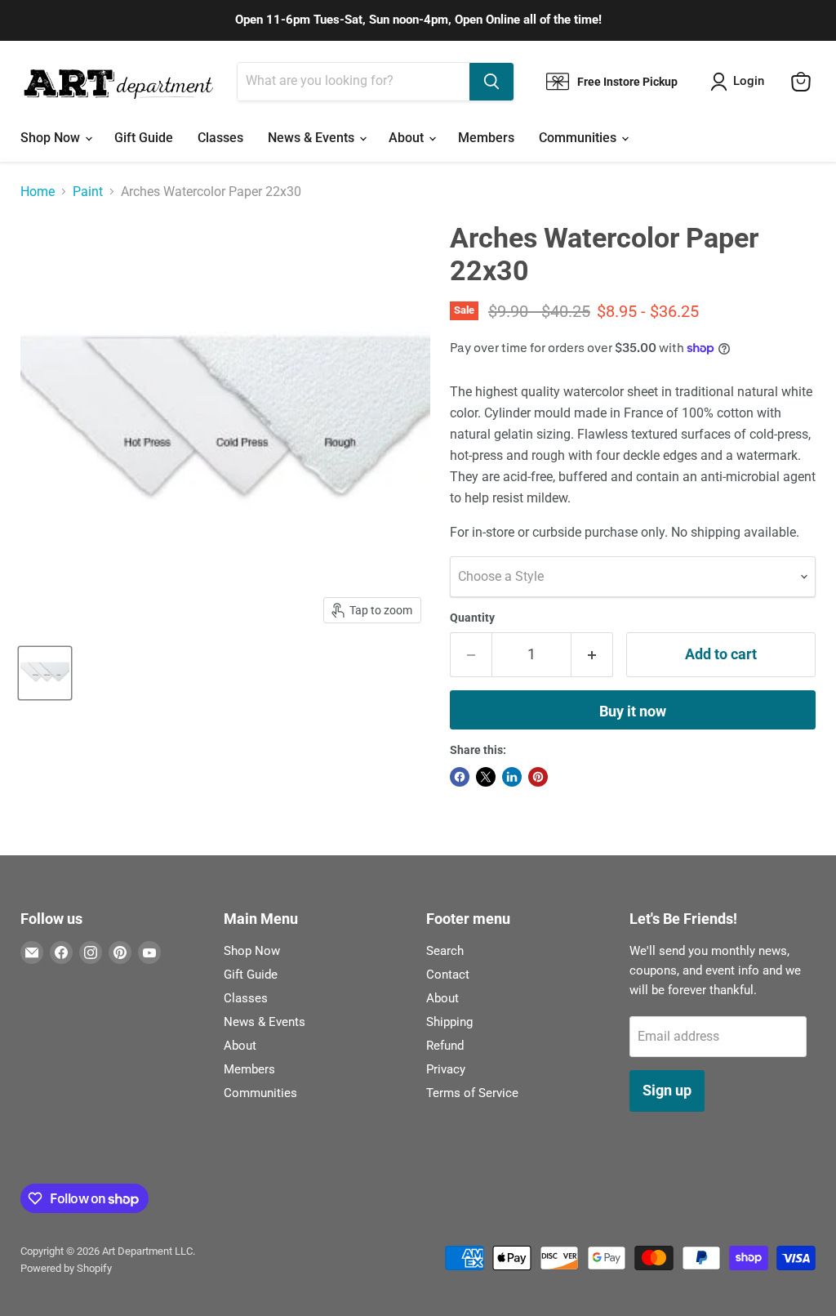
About (408, 137)
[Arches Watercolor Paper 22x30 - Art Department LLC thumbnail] (45, 673)
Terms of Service (472, 1093)
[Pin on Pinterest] (538, 777)
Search (445, 951)
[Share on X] (486, 777)
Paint (88, 192)
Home (37, 192)
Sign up (667, 1090)
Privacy (445, 1069)
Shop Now (51, 137)
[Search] (491, 81)
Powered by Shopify (66, 1268)
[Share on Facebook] (459, 777)
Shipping (449, 1022)
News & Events (313, 137)
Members (486, 137)
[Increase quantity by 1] (592, 654)
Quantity (472, 617)
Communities (579, 137)
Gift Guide (143, 137)
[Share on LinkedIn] (512, 777)
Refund (445, 1045)
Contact (447, 974)
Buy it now (632, 711)
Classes (220, 137)
